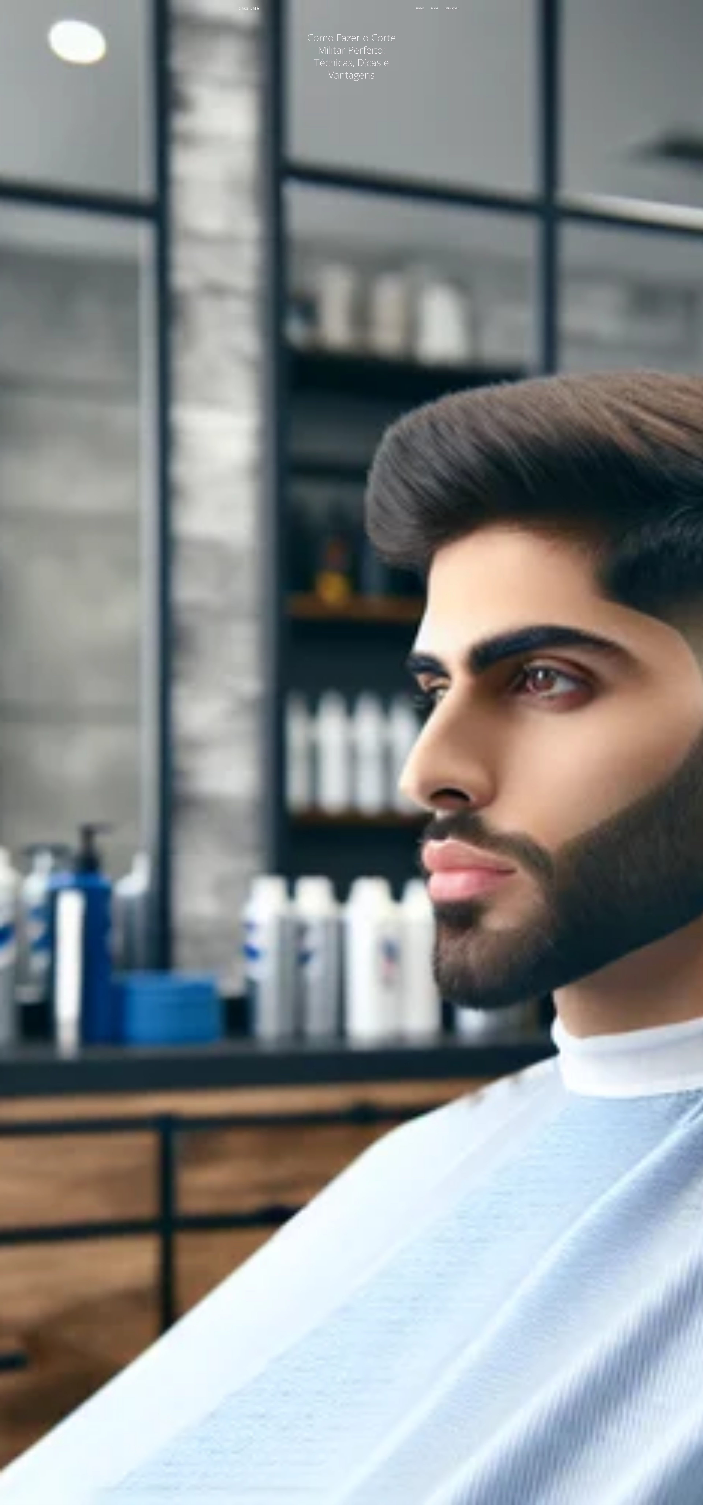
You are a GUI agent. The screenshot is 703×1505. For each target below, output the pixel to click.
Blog (434, 8)
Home (420, 8)
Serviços (451, 8)
